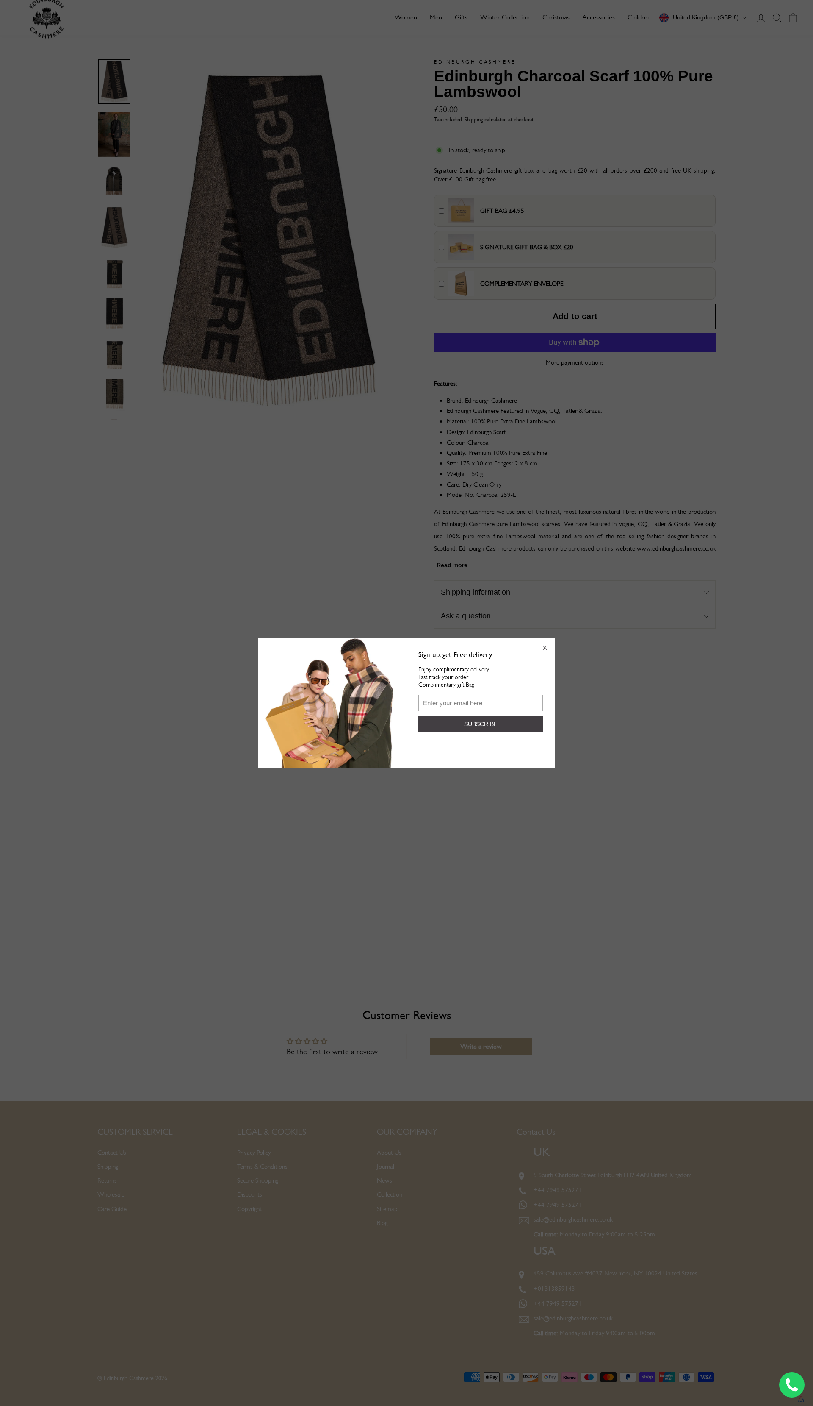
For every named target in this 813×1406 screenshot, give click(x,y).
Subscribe (481, 724)
